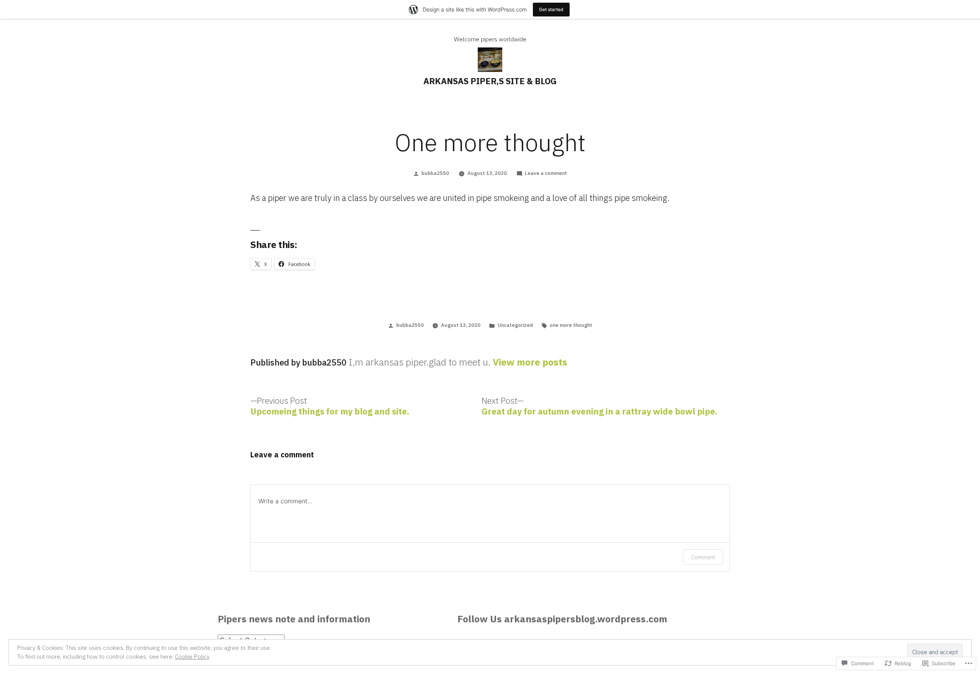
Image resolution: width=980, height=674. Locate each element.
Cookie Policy (192, 656)
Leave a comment (546, 173)
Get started (551, 9)
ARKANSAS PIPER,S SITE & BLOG (490, 80)
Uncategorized (515, 325)
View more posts (530, 362)
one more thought (571, 325)
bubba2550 (435, 173)
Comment (703, 557)
